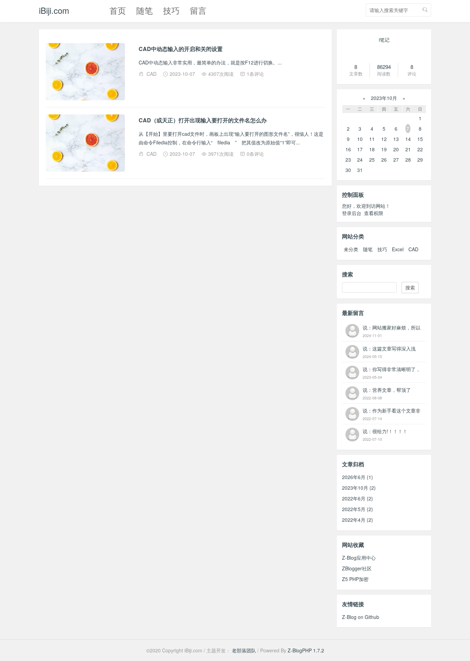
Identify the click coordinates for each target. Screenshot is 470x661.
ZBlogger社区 (357, 568)
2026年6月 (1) (357, 477)
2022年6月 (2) (357, 498)
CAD (152, 73)
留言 (198, 10)
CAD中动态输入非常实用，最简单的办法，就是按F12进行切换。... (210, 62)
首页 (117, 10)
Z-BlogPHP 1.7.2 (306, 650)
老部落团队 (244, 650)
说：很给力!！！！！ (385, 431)
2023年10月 (384, 97)
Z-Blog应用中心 (359, 557)
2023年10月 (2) (359, 487)
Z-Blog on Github (360, 616)
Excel (398, 249)
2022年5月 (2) (357, 509)
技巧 (171, 10)
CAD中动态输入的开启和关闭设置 (181, 49)
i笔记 (384, 39)
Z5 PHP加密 (355, 579)
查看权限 (373, 213)
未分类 (351, 249)
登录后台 (351, 213)
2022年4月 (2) (357, 519)
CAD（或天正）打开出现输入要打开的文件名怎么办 (203, 120)
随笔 (144, 10)
